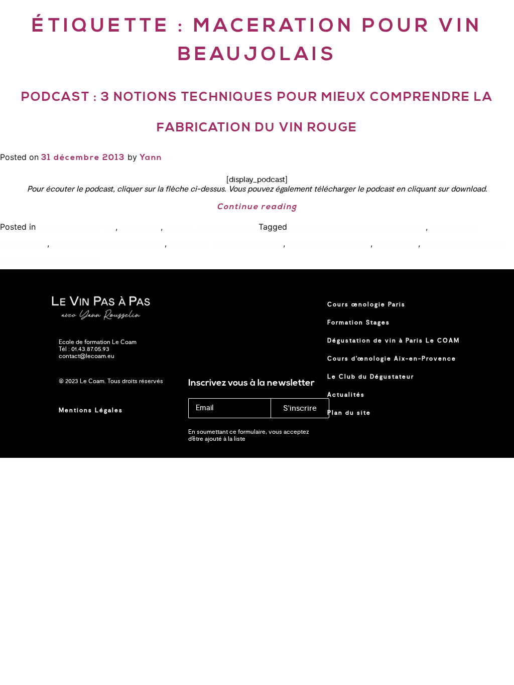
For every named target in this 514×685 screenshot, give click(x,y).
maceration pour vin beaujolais (226, 244)
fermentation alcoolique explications (358, 228)
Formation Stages (358, 322)
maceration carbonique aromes (108, 244)
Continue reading (257, 207)
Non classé (140, 228)
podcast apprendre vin (329, 244)
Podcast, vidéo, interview (212, 228)
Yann (151, 158)
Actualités (346, 395)
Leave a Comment (67, 261)
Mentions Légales (91, 410)
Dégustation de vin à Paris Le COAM (393, 340)
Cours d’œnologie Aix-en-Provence (391, 359)
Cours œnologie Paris (366, 304)
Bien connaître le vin (76, 228)
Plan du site (349, 413)
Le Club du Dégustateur (370, 377)
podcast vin (396, 244)
